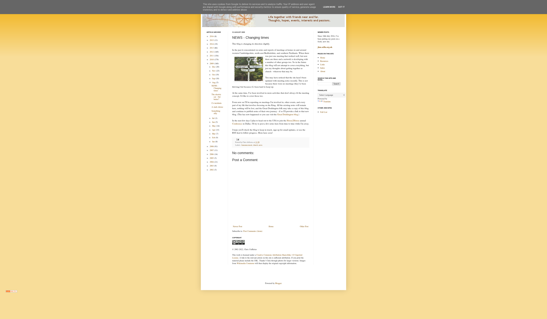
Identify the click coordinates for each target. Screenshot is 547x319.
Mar (214, 133)
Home (271, 226)
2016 (212, 36)
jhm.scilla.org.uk (325, 47)
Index (322, 68)
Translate (327, 101)
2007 (212, 150)
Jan (213, 141)
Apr (214, 129)
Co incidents (217, 103)
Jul (213, 118)
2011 (212, 55)
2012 (212, 51)
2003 (212, 165)
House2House (293, 120)
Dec (214, 66)
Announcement (246, 145)
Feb (214, 137)
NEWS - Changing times (216, 88)
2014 (212, 44)
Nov (214, 70)
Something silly (216, 112)
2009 (212, 63)
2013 (212, 47)
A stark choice (217, 107)
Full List (323, 112)
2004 (212, 161)
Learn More (329, 7)
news (260, 145)
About (322, 71)
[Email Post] (237, 139)
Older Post (304, 226)
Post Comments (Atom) (252, 231)
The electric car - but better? (216, 97)
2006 (212, 154)
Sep (214, 78)
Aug (214, 82)
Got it (341, 7)
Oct (214, 74)
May (214, 125)
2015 (212, 40)
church (255, 145)
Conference (237, 123)
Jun (213, 122)
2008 (212, 146)
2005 (212, 158)
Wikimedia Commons (245, 263)
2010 (212, 59)
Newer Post (237, 226)
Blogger (278, 283)
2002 (212, 169)
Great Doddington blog (287, 114)
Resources (324, 61)
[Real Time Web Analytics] (11, 291)
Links (322, 64)
